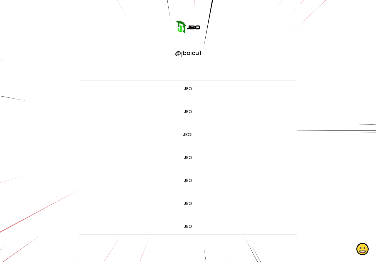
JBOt (188, 134)
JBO (188, 89)
